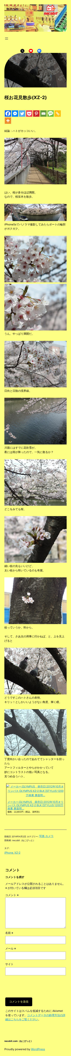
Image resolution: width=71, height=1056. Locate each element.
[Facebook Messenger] (15, 113)
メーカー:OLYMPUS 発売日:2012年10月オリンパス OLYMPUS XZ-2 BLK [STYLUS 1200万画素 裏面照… (35, 805)
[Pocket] (29, 113)
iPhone (8, 852)
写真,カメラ (46, 836)
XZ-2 (17, 852)
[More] (8, 120)
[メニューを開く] (6, 38)
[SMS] (50, 113)
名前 (9, 933)
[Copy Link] (57, 113)
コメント (12, 895)
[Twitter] (22, 113)
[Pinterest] (36, 113)
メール (10, 948)
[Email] (43, 113)
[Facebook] (8, 113)
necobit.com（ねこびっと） (18, 1041)
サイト (9, 964)
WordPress (38, 1049)
